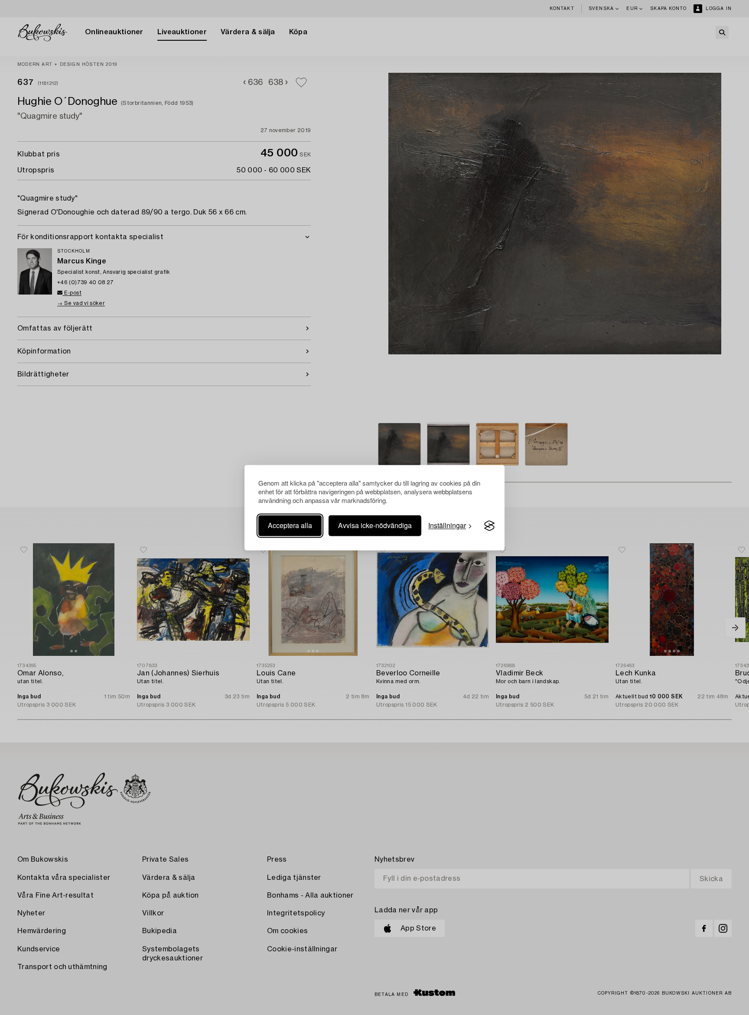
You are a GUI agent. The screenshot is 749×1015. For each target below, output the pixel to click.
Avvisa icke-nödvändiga (375, 526)
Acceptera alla (290, 526)
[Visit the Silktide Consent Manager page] (489, 526)
